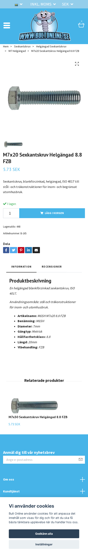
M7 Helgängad (17, 51)
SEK (66, 4)
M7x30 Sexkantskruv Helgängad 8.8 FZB (38, 417)
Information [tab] (21, 266)
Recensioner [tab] (52, 266)
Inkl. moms (41, 4)
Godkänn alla (44, 533)
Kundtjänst (11, 491)
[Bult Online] (45, 25)
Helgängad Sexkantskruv (51, 46)
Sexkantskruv (22, 46)
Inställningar (44, 544)
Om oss (8, 479)
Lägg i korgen (54, 213)
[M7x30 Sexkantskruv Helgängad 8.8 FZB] (38, 405)
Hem (6, 46)
